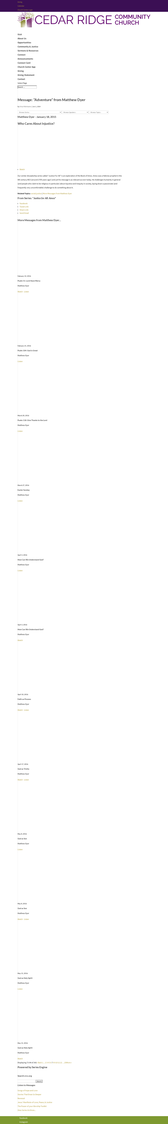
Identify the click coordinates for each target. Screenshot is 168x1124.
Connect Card (24, 62)
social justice (36, 193)
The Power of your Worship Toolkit (32, 1106)
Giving (20, 2)
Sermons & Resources (28, 50)
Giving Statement (26, 75)
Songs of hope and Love (28, 1090)
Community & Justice (28, 46)
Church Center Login (25, 10)
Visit (20, 34)
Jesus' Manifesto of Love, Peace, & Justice (35, 1102)
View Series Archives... (27, 1110)
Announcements (25, 58)
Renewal (21, 1098)
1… (43, 1062)
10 (57, 1062)
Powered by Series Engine (32, 1067)
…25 (64, 1062)
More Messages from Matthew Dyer (57, 193)
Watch (22, 169)
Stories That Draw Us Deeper (29, 1094)
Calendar (21, 6)
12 (61, 1062)
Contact (21, 79)
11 (59, 1062)
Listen (26, 291)
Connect (21, 54)
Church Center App (26, 66)
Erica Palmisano (25, 106)
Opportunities (24, 42)
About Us (22, 38)
